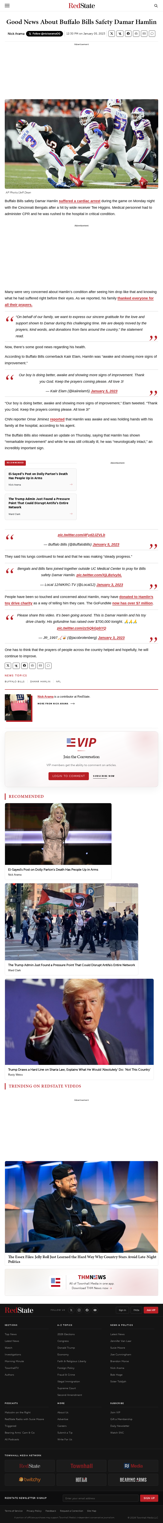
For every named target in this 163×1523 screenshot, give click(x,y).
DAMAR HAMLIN (40, 681)
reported (57, 419)
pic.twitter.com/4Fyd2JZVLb (81, 535)
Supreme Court (66, 1388)
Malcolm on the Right (17, 1412)
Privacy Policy (34, 1511)
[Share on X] (112, 34)
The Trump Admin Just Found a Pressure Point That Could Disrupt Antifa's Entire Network (71, 965)
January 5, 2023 (104, 391)
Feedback (51, 1511)
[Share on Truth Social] (119, 34)
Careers (62, 1425)
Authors (9, 1374)
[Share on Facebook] (128, 34)
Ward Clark (14, 970)
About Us (62, 1412)
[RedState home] (19, 1310)
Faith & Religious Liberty (71, 1361)
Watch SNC (117, 1432)
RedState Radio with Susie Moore (24, 1419)
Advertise (62, 1419)
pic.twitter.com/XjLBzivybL (99, 575)
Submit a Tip (65, 1432)
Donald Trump (66, 1347)
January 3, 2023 (109, 585)
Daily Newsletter (119, 1425)
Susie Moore (117, 1347)
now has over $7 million (132, 603)
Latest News (12, 1340)
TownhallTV (12, 1367)
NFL (58, 681)
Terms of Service (14, 1511)
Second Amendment (69, 1394)
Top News (11, 1334)
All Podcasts (12, 1439)
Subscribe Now (103, 776)
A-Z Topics (64, 1325)
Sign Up (149, 1498)
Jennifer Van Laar (120, 1340)
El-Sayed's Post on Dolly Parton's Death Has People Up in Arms (53, 869)
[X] (71, 1310)
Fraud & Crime (66, 1374)
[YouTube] (95, 1310)
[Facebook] (87, 1310)
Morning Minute (14, 1361)
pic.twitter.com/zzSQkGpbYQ (81, 628)
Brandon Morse (119, 1361)
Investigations (13, 1354)
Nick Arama (16, 34)
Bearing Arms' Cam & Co (20, 1432)
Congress (63, 1340)
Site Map (91, 1511)
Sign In (122, 1310)
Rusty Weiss (15, 1074)
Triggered (10, 1425)
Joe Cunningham (120, 1354)
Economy (63, 1354)
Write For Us (64, 1439)
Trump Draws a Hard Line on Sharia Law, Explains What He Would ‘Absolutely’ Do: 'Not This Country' (79, 1069)
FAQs (136, 1310)
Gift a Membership (121, 1419)
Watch (8, 1347)
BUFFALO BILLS (15, 681)
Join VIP (151, 1310)
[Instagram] (79, 1310)
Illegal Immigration (68, 1381)
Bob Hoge (116, 1374)
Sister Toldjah (118, 1381)
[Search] (156, 5)
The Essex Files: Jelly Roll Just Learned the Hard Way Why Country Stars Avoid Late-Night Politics (82, 1259)
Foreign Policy (65, 1367)
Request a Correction (71, 1511)
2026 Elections (66, 1334)
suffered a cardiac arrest (79, 201)
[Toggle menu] (7, 6)
